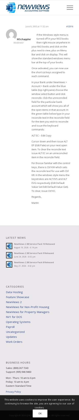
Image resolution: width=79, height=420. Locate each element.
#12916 (69, 26)
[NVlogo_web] (33, 7)
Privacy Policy (13, 391)
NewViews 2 (14, 302)
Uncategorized (15, 332)
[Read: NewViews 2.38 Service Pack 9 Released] (9, 255)
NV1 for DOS (14, 317)
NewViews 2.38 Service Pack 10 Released (34, 244)
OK (40, 413)
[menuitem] (68, 7)
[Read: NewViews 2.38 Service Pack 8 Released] (9, 264)
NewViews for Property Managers (27, 312)
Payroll (10, 327)
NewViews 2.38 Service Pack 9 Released (34, 253)
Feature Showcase (17, 297)
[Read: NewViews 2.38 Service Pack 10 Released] (9, 246)
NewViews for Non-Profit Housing (27, 307)
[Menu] (68, 7)
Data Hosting (14, 292)
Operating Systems (18, 322)
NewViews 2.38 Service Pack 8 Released (34, 262)
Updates (11, 337)
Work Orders (14, 342)
